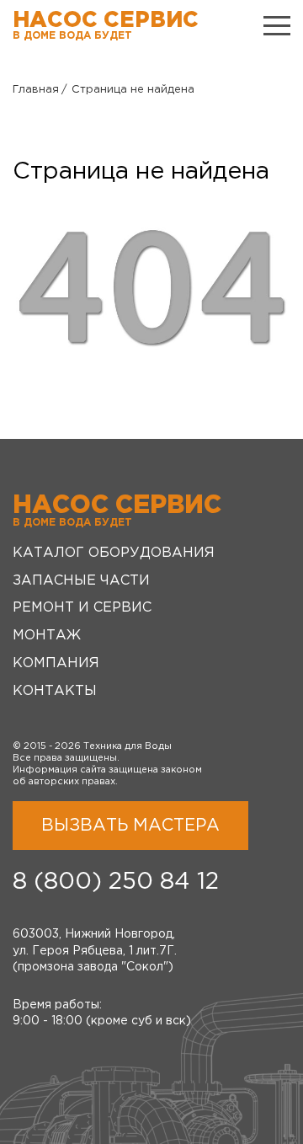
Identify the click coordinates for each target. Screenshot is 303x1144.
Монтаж (47, 635)
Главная (36, 89)
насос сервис (106, 25)
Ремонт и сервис (82, 607)
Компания (56, 663)
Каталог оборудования (114, 553)
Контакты (55, 691)
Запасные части (81, 581)
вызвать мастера (130, 825)
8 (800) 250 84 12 (116, 882)
